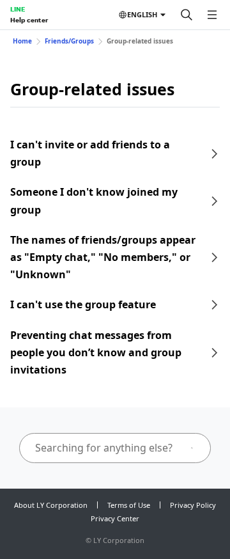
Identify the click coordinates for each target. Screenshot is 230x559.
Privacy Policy (193, 505)
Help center (29, 19)
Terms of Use (128, 505)
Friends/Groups (69, 40)
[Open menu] (212, 15)
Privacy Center (115, 518)
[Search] (186, 15)
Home (22, 40)
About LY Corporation (51, 505)
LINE (17, 8)
